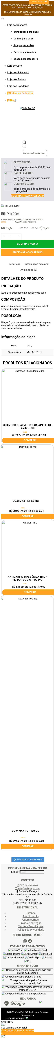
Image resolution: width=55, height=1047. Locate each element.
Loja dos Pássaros (18, 72)
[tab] (14, 264)
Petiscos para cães (24, 52)
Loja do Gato (14, 65)
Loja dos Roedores (18, 86)
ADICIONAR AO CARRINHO (27, 252)
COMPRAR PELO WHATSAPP (27, 195)
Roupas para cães (23, 45)
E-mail (15, 871)
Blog (12, 100)
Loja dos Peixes (16, 79)
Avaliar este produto (25, 222)
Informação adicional (37, 264)
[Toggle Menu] (2, 18)
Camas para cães (23, 38)
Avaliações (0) (28, 269)
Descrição (14, 264)
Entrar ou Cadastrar (21, 93)
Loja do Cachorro (17, 25)
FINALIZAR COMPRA (17, 1030)
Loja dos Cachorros (32, 219)
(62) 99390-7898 (28, 885)
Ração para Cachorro (25, 58)
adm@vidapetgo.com (29, 888)
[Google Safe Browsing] (14, 1004)
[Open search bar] (24, 143)
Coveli (17, 219)
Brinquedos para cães (26, 31)
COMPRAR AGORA (27, 243)
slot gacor (7, 1041)
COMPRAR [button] (28, 516)
